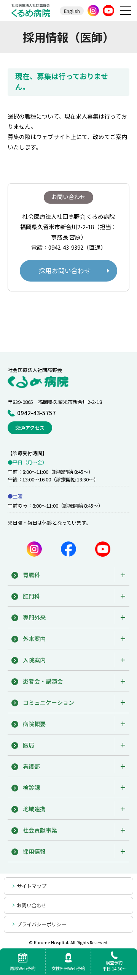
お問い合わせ (31, 905)
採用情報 (34, 851)
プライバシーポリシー (41, 924)
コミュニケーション (48, 702)
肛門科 (31, 596)
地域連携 (34, 809)
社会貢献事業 (40, 830)
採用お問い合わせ (65, 270)
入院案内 (34, 660)
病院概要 (34, 724)
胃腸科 (31, 575)
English (72, 10)
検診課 (31, 787)
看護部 (31, 766)
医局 (28, 745)
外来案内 (34, 639)
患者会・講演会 (43, 681)
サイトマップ (31, 886)
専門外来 (34, 617)
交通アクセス (30, 427)
